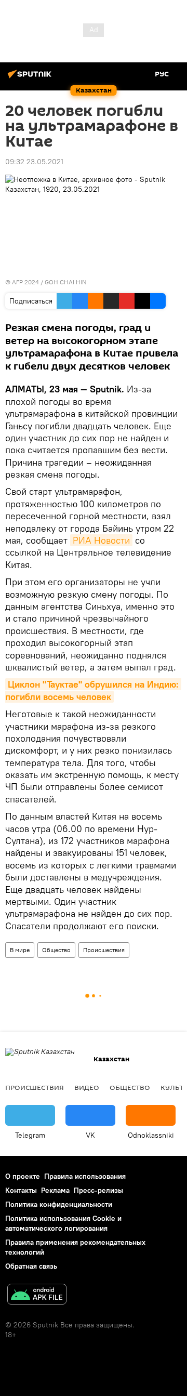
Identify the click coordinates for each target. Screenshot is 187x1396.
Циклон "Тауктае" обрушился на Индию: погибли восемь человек (93, 690)
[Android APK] (37, 1295)
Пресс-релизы (98, 1190)
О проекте (22, 1176)
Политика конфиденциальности (58, 1204)
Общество (56, 950)
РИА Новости (101, 540)
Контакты (21, 1190)
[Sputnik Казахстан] (31, 78)
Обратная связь (31, 1266)
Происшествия (104, 950)
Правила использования (85, 1176)
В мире (20, 950)
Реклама (55, 1190)
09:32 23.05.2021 (34, 161)
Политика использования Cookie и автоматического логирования (63, 1223)
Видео (86, 1087)
